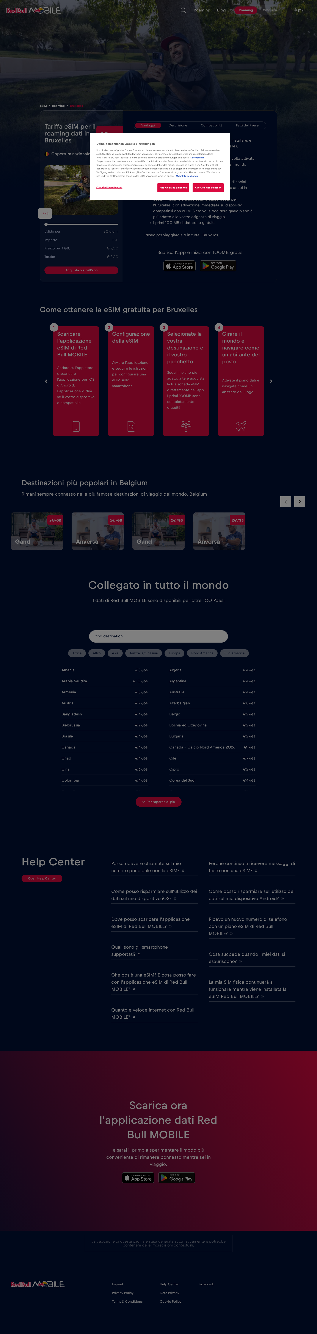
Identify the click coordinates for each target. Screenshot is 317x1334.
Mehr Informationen (187, 176)
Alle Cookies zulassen (208, 188)
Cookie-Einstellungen (109, 187)
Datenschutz (197, 157)
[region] (160, 166)
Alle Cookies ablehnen (173, 188)
